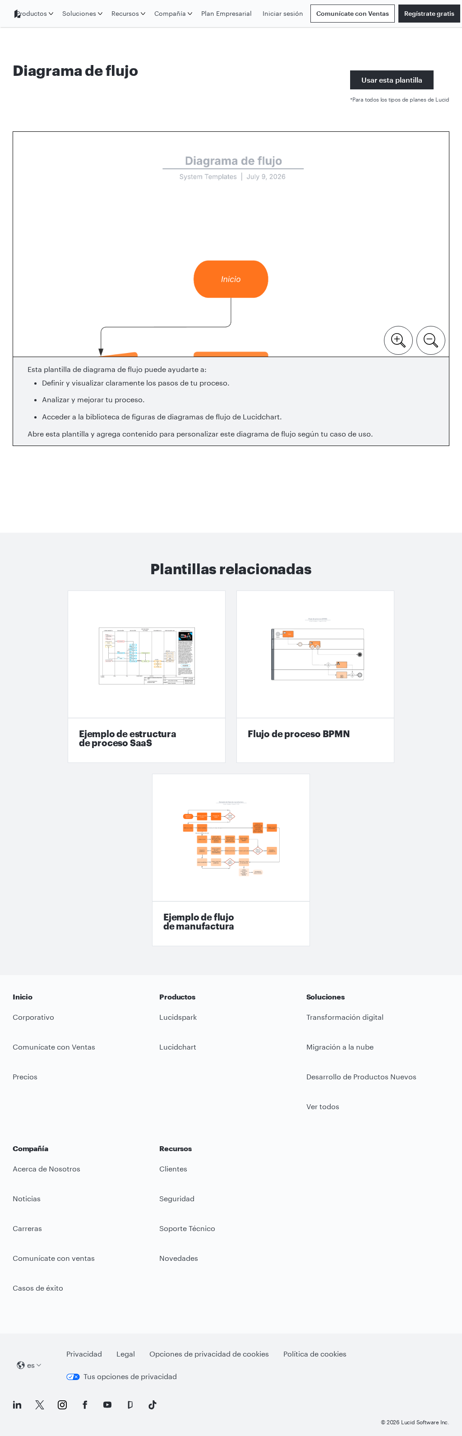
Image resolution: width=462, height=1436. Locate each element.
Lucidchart (177, 1046)
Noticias (27, 1198)
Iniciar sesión (283, 13)
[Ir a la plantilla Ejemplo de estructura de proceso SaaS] (146, 676)
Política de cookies (314, 1353)
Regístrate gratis (429, 13)
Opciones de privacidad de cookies (209, 1353)
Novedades (178, 1258)
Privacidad (84, 1353)
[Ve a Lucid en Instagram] (62, 1404)
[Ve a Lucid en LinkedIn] (17, 1404)
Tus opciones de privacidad (130, 1376)
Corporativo (33, 1017)
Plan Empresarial (226, 13)
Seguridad (176, 1198)
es (31, 1365)
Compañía (170, 13)
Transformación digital (344, 1017)
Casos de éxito (38, 1287)
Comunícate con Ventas (352, 13)
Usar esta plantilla (391, 79)
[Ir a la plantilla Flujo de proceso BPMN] (315, 676)
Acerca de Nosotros (46, 1168)
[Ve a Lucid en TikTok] (152, 1404)
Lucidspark (178, 1017)
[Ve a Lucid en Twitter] (39, 1404)
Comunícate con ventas (54, 1258)
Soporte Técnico (187, 1228)
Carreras (27, 1228)
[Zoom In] (398, 339)
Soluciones (79, 13)
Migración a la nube (340, 1046)
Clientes (173, 1168)
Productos (31, 13)
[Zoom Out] (430, 339)
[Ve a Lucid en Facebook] (84, 1404)
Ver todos (322, 1106)
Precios (25, 1076)
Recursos (125, 13)
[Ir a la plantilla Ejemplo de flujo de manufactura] (231, 860)
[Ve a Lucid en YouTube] (107, 1404)
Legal (125, 1353)
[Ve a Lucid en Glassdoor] (129, 1404)
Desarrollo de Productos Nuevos (361, 1076)
